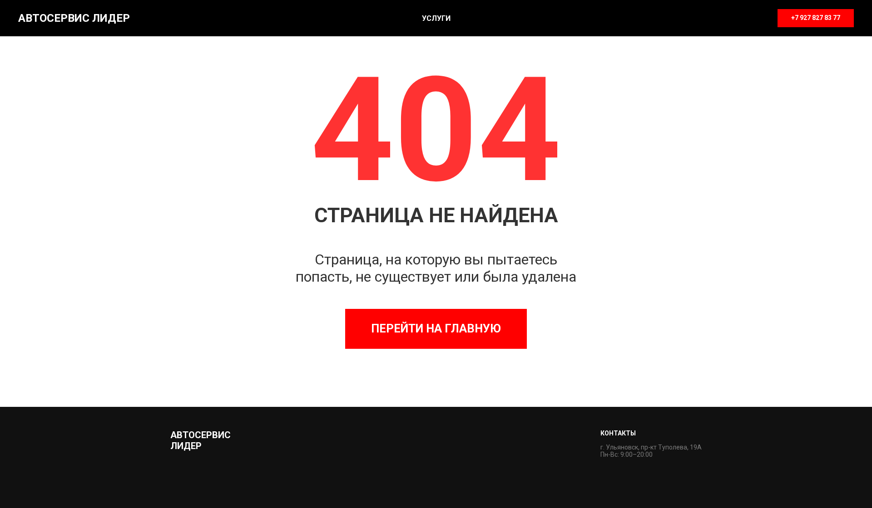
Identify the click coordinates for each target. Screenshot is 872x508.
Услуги (436, 18)
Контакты (618, 433)
